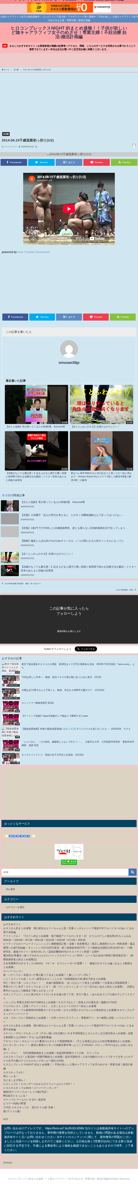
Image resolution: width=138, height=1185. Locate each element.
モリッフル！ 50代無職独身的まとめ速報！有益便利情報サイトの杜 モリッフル (51, 1053)
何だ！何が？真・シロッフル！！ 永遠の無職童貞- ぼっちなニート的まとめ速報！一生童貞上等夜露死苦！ (66, 983)
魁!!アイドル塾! (11, 1111)
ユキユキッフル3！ (14, 1072)
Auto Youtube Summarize (33, 251)
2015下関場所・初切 (124, 590)
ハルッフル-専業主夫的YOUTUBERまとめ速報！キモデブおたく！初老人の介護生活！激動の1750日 (60, 1002)
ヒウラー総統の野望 (14, 1103)
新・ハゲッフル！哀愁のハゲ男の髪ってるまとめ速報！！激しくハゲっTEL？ (47, 975)
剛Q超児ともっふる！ (15, 1095)
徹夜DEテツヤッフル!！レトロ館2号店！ (26, 1092)
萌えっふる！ (10, 1076)
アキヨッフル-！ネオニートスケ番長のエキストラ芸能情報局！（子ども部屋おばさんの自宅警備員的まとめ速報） (67, 1041)
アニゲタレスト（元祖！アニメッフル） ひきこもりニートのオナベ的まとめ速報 (49, 1006)
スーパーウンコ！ (13, 971)
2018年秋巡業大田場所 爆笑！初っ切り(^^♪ (23, 583)
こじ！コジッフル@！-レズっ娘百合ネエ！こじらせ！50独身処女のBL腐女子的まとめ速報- (55, 979)
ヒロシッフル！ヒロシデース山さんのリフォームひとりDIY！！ (39, 1084)
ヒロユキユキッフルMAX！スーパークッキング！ (31, 1088)
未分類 (6, 134)
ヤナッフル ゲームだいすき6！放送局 (24, 1099)
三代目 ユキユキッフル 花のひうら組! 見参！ (29, 1107)
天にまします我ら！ (14, 1080)
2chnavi (7, 1162)
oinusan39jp (69, 362)
